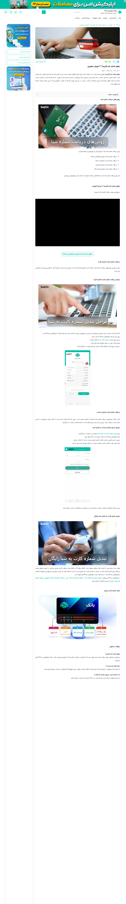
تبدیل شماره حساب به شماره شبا (107, 433)
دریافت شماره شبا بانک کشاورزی (54, 578)
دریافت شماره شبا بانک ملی (74, 578)
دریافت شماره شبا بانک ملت (93, 578)
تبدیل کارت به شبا (103, 340)
